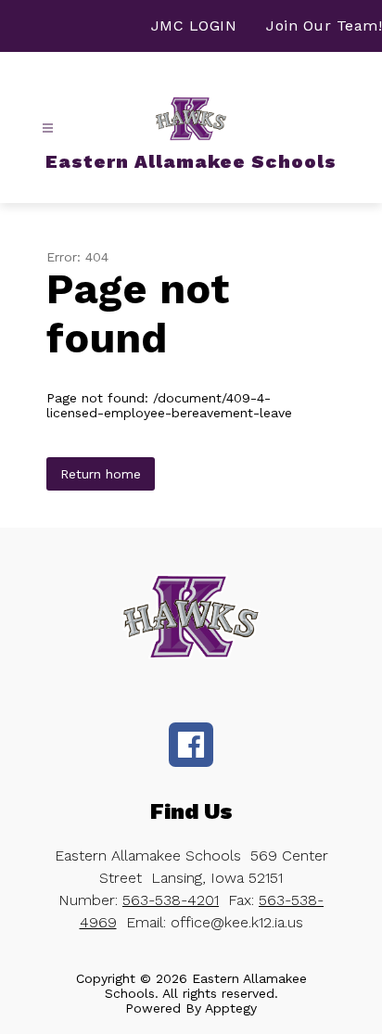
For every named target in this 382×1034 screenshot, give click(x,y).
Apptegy (231, 1008)
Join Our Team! (324, 25)
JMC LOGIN (194, 25)
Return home (100, 473)
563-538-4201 (170, 900)
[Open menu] (47, 128)
